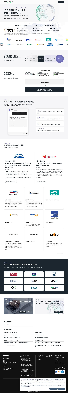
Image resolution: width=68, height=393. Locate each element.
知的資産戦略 (48, 356)
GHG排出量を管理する (24, 359)
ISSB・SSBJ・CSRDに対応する (26, 358)
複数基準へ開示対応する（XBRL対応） (27, 365)
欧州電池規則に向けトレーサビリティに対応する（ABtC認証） (27, 369)
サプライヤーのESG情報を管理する (26, 360)
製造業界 (39, 356)
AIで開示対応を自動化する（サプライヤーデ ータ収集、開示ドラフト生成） (27, 375)
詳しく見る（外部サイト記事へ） (10, 181)
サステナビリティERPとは (24, 355)
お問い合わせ (29, 311)
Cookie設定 (45, 388)
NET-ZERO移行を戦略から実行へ (26, 364)
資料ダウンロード (22, 311)
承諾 (53, 388)
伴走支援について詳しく (58, 311)
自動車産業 (39, 359)
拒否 (61, 388)
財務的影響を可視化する (25, 366)
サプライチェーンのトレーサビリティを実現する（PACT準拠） (27, 371)
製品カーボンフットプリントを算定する (27, 363)
